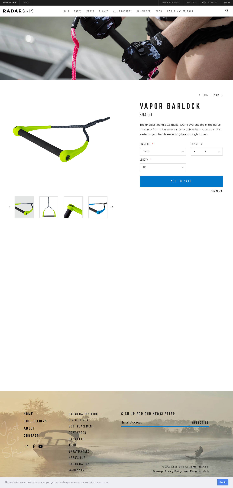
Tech (72, 445)
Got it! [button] (223, 482)
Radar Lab (77, 439)
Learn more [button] (102, 482)
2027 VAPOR (77, 432)
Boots (78, 11)
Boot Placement (81, 426)
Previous (10, 207)
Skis (66, 11)
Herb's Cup (77, 457)
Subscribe (200, 422)
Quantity (197, 144)
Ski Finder (144, 11)
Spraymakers (79, 451)
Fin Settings (78, 420)
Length (144, 159)
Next (112, 207)
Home (28, 414)
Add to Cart (181, 181)
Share (217, 191)
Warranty (77, 470)
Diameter (146, 144)
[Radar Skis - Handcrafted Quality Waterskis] (18, 11)
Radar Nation (79, 464)
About (29, 428)
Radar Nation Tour (180, 11)
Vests (90, 11)
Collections (35, 421)
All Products (122, 11)
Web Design (191, 471)
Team (159, 11)
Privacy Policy (173, 471)
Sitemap (158, 471)
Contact (31, 435)
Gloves (104, 11)
